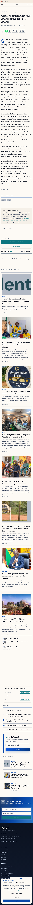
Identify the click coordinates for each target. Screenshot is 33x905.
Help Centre (4, 852)
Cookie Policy (4, 871)
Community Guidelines (7, 873)
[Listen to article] (2, 31)
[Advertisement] (16, 667)
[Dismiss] (30, 735)
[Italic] (5, 238)
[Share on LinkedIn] (16, 31)
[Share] (20, 31)
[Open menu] (2, 4)
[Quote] (8, 238)
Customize (16, 897)
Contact (3, 857)
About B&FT (4, 850)
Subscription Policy (6, 875)
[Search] (30, 4)
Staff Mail (3, 859)
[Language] (27, 4)
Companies (4, 12)
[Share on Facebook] (13, 31)
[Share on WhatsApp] (6, 31)
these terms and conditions (17, 220)
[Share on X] (9, 31)
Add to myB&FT (14, 12)
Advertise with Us (5, 855)
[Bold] (2, 238)
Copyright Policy (5, 878)
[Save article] (23, 31)
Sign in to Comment (16, 241)
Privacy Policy (4, 868)
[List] (11, 238)
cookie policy (15, 890)
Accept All (16, 901)
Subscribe (16, 246)
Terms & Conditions (6, 866)
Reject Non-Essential (16, 893)
